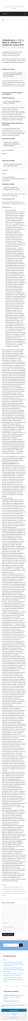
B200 (4, 960)
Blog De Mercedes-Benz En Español (14, 4)
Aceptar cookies (14, 1010)
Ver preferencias (14, 1017)
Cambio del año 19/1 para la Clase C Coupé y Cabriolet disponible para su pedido (13, 979)
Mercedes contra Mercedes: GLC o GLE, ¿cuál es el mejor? (13, 996)
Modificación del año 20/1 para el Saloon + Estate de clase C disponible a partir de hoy (13, 969)
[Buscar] (21, 945)
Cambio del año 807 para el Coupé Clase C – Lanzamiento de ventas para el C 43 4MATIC (13, 963)
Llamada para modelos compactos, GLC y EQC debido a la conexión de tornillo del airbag (13, 893)
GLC (5, 885)
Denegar (14, 1014)
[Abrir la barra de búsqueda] (25, 14)
